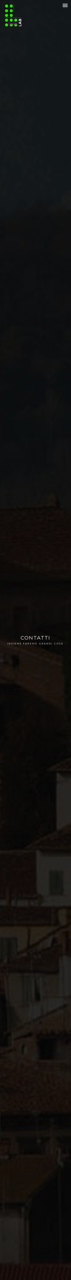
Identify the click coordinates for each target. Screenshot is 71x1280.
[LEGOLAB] (15, 15)
